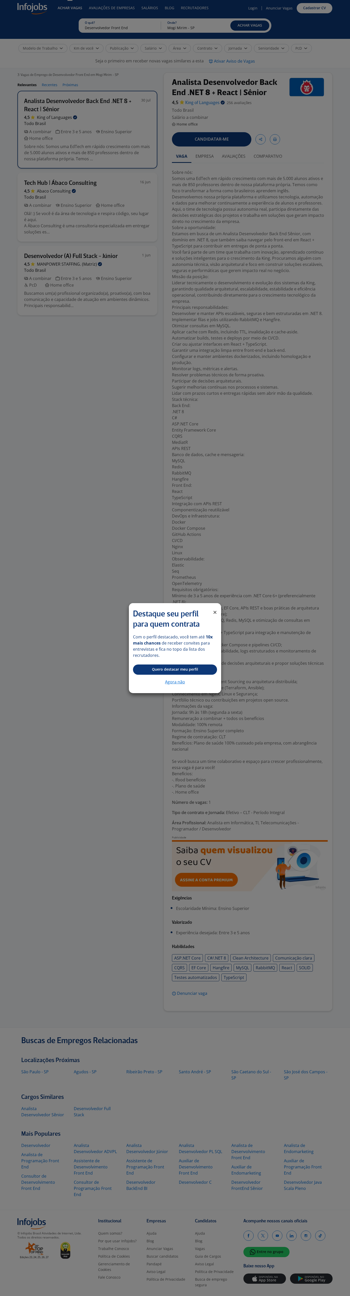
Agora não (175, 682)
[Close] (215, 612)
